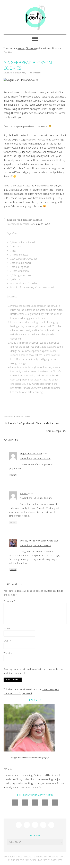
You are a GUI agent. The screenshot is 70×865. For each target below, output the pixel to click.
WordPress (56, 860)
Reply (13, 475)
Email (7, 640)
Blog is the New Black (31, 453)
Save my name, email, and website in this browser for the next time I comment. (33, 671)
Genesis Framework (26, 860)
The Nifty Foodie (35, 17)
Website (8, 653)
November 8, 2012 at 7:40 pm (35, 545)
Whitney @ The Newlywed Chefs (36, 540)
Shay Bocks (52, 856)
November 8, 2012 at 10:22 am (36, 497)
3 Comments (35, 73)
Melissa (24, 493)
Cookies (27, 416)
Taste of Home (42, 224)
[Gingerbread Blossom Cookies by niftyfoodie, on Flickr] (21, 80)
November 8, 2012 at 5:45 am (35, 458)
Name (7, 628)
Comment (9, 601)
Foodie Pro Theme (33, 856)
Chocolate (18, 416)
